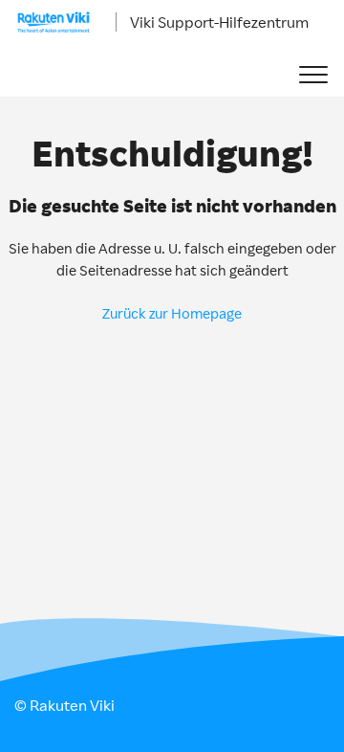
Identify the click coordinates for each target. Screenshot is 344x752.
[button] (312, 75)
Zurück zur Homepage (172, 313)
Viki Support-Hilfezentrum (219, 22)
